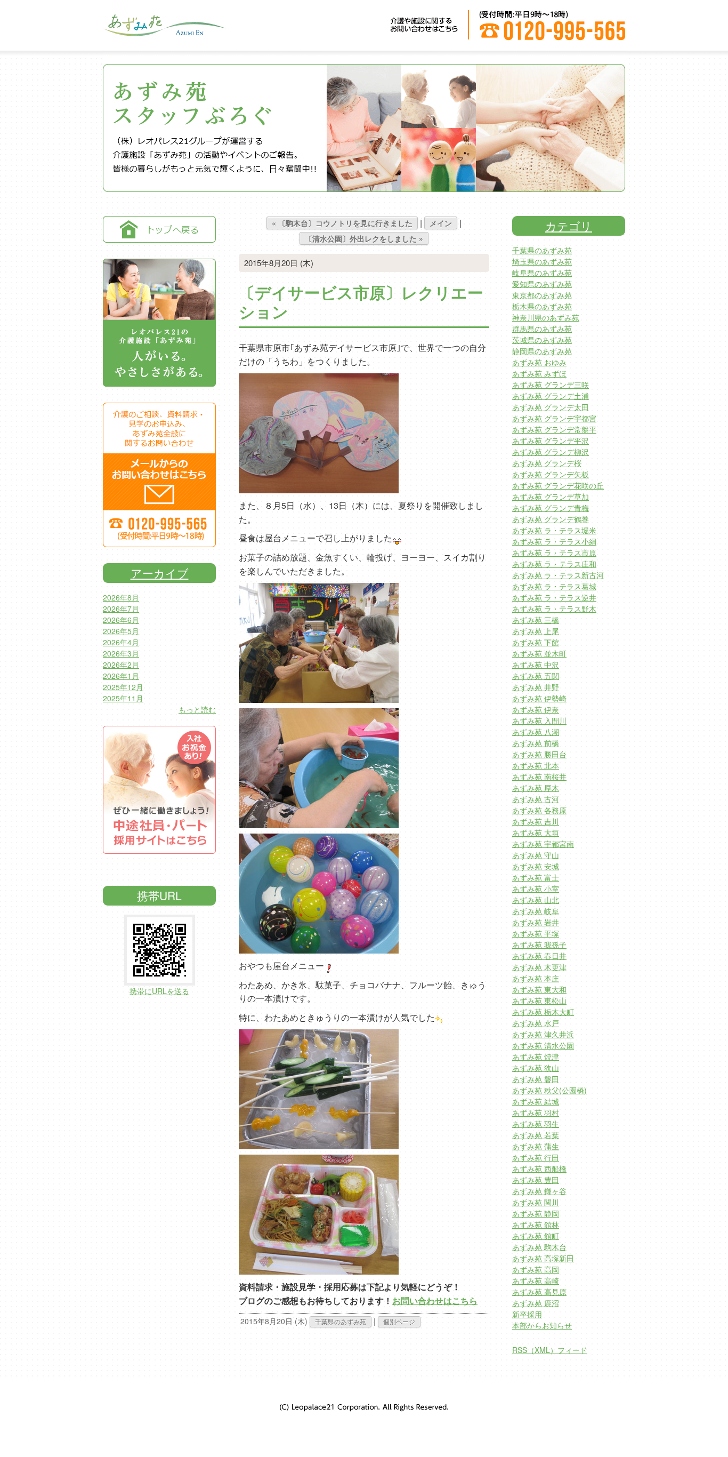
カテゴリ (568, 226)
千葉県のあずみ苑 (340, 1321)
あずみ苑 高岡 (535, 1269)
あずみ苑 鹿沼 (535, 1303)
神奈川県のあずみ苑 (545, 317)
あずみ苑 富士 (535, 877)
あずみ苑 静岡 (535, 1213)
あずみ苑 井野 (535, 687)
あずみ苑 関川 (535, 1202)
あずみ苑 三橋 (535, 619)
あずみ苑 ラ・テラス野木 (554, 608)
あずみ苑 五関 (535, 675)
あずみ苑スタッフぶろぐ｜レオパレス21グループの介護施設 (164, 32)
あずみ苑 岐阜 (535, 911)
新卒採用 (527, 1314)
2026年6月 (121, 619)
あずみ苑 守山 (535, 855)
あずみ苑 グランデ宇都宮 (554, 418)
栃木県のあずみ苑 (542, 306)
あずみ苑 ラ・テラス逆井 (554, 597)
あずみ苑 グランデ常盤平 (554, 429)
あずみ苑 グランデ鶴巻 (550, 519)
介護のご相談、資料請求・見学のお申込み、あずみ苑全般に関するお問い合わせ (159, 475)
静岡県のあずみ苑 (542, 351)
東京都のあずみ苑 (542, 295)
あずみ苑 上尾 (535, 631)
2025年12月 (123, 687)
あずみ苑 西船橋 (539, 1168)
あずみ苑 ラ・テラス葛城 (554, 586)
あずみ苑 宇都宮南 (543, 843)
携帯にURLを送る (159, 991)
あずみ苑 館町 (535, 1235)
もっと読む (197, 709)
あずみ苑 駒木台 (539, 1247)
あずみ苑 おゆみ (539, 362)
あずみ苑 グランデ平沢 (550, 440)
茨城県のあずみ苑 (542, 339)
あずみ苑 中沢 (535, 664)
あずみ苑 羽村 (535, 1112)
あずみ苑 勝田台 (539, 754)
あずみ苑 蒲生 (535, 1146)
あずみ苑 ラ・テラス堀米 (554, 530)
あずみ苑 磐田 (535, 1079)
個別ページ (399, 1321)
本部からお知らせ (542, 1325)
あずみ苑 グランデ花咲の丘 (558, 485)
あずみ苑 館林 (535, 1224)
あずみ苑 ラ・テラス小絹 (554, 541)
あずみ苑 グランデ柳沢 (550, 451)
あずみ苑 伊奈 (535, 709)
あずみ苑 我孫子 (539, 944)
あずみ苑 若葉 (535, 1135)
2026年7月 (121, 608)
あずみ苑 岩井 (535, 922)
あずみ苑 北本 (535, 765)
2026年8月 (121, 597)
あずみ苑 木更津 (539, 967)
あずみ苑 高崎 (535, 1280)
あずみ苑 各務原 (539, 810)
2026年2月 (121, 664)
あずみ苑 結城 (535, 1101)
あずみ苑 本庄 (535, 978)
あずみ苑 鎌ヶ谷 (539, 1191)
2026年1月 (121, 675)
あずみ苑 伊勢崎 (539, 698)
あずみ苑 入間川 (539, 720)
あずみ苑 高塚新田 (543, 1258)
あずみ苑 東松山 (539, 1000)
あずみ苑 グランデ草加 (550, 496)
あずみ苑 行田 (535, 1157)
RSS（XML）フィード (549, 1349)
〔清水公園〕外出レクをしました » (364, 238)
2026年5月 (121, 631)
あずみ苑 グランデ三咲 (550, 384)
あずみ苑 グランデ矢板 (550, 474)
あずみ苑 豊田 (535, 1179)
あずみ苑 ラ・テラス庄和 (554, 563)
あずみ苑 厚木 (535, 787)
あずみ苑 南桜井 (539, 776)
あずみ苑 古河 (535, 799)
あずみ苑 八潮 (535, 731)
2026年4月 (121, 642)
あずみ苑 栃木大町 (543, 1011)
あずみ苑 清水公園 (543, 1045)
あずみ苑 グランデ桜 (546, 463)
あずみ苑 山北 (535, 899)
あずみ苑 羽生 (535, 1123)
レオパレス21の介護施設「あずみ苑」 (159, 323)
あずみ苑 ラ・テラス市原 (554, 552)
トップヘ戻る (159, 229)
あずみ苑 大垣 (535, 832)
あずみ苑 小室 (535, 888)
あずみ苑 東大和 (539, 989)
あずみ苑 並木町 (539, 653)
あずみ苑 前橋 (535, 743)
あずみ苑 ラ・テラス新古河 (558, 575)
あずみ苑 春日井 (539, 955)
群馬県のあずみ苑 (542, 328)
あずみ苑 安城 (535, 866)
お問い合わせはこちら (435, 1300)
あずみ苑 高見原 (539, 1291)
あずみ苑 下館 (535, 642)
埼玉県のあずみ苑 (542, 261)
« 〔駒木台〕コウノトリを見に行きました (342, 223)
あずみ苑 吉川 (535, 821)
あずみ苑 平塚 (535, 933)
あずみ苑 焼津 (535, 1056)
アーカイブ (160, 573)
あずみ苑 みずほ (539, 373)
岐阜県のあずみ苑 (542, 272)
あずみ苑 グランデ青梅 (550, 507)
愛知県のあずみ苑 (542, 283)
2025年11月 (123, 698)
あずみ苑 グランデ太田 (550, 407)
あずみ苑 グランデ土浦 (550, 395)
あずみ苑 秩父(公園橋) (549, 1090)
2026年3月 (121, 653)
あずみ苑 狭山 (535, 1067)
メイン (441, 223)
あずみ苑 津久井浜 (543, 1034)
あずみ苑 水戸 (535, 1023)
